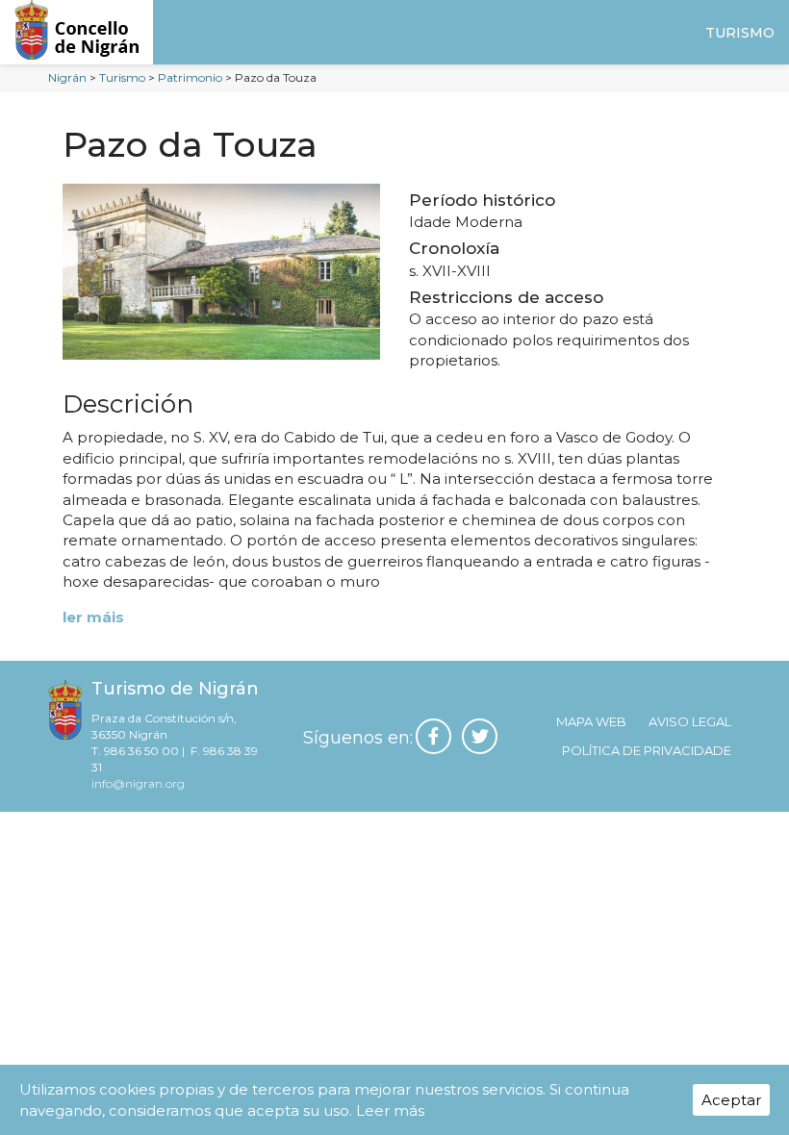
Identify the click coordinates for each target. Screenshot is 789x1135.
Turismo (740, 32)
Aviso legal (690, 721)
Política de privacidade (646, 750)
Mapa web (591, 721)
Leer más (390, 1110)
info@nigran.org (138, 783)
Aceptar (731, 1100)
